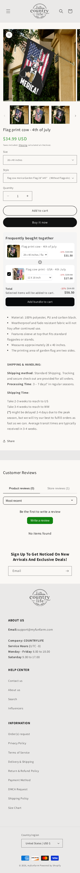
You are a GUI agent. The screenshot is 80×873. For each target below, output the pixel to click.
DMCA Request (17, 789)
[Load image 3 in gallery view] (60, 115)
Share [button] (11, 441)
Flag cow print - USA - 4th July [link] (46, 269)
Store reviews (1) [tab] (58, 488)
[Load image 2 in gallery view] (40, 115)
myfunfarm (33, 865)
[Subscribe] (67, 571)
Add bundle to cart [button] (40, 302)
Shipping (23, 145)
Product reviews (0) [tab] (21, 488)
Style (6, 170)
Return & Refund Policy (23, 771)
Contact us (15, 681)
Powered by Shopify (50, 865)
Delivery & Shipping (21, 762)
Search (12, 699)
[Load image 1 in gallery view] (19, 115)
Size (5, 152)
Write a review (40, 520)
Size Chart (15, 808)
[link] (13, 251)
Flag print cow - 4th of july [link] (39, 246)
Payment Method (19, 780)
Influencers (15, 708)
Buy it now (40, 222)
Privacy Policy (17, 743)
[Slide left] (4, 115)
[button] (8, 11)
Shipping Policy (18, 798)
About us (14, 690)
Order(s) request (19, 734)
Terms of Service (19, 752)
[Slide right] (75, 115)
